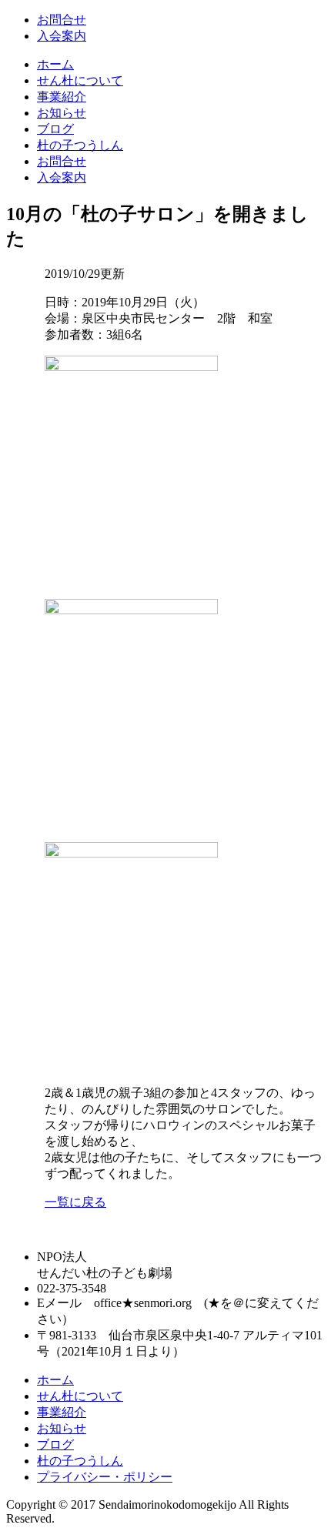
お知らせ (61, 112)
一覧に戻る (75, 1202)
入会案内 (61, 35)
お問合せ (61, 19)
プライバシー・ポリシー (104, 1476)
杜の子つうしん (80, 145)
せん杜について (80, 80)
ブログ (55, 128)
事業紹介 (61, 96)
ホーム (55, 64)
